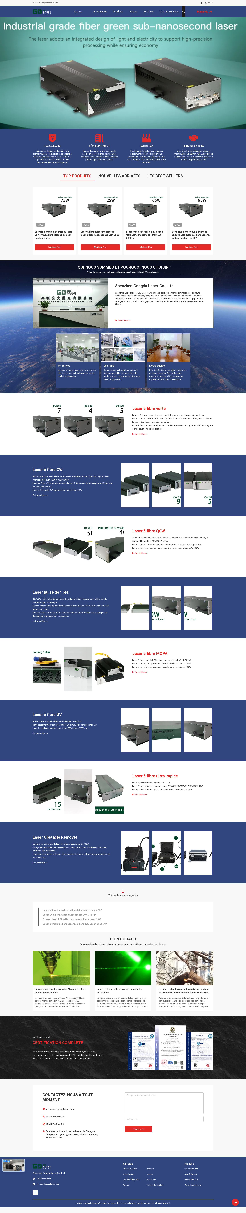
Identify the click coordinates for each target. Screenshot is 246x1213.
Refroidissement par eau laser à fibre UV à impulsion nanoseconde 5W (65, 731)
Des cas (150, 1180)
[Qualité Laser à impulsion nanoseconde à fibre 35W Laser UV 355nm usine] (198, 736)
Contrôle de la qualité (131, 1186)
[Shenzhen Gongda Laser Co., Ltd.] (42, 11)
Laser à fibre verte (149, 414)
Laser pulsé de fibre (51, 598)
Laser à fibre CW (48, 475)
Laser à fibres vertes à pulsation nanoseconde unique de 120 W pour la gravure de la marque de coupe (191, 240)
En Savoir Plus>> (122, 326)
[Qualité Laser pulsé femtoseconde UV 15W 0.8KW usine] (47, 797)
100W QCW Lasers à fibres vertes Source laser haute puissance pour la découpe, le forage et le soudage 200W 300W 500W (145, 241)
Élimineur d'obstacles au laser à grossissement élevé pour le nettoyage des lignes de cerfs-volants (71, 862)
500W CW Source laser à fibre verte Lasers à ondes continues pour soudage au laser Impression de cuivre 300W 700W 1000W (54, 241)
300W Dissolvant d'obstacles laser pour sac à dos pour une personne (80, 920)
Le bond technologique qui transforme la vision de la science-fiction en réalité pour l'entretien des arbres (184, 997)
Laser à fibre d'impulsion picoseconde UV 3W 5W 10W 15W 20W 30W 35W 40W (167, 792)
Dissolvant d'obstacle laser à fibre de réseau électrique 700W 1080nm (80, 929)
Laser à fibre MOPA (149, 659)
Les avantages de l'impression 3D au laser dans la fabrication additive (60, 997)
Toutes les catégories (192, 1191)
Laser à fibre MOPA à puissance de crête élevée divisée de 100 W (161, 673)
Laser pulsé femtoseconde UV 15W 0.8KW (151, 788)
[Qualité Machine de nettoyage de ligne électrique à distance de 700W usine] (135, 859)
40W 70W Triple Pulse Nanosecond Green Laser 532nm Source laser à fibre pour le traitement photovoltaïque (99, 241)
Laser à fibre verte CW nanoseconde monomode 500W (57, 496)
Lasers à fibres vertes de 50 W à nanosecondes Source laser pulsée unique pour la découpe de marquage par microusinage (70, 620)
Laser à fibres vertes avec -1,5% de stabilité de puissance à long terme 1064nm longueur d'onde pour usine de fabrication (172, 433)
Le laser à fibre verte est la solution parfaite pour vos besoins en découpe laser (168, 421)
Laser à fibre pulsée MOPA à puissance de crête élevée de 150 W (161, 666)
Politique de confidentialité (156, 1191)
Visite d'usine (128, 1180)
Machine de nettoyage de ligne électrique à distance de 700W (61, 850)
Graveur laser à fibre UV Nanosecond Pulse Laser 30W (57, 727)
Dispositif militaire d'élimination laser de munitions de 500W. (75, 925)
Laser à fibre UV (47, 720)
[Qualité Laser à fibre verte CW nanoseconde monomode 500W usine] (198, 491)
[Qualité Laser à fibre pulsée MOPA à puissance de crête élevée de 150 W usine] (47, 675)
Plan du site (151, 1186)
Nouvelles (150, 1175)
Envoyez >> (138, 1135)
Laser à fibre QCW (148, 536)
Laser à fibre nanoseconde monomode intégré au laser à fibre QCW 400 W (165, 554)
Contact (126, 1191)
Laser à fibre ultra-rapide (155, 781)
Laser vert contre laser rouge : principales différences (119, 997)
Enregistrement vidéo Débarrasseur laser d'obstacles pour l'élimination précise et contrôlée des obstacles (70, 855)
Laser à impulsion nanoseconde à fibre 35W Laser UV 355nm (60, 734)
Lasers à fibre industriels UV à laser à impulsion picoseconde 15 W (162, 795)
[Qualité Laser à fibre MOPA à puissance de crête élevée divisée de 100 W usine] (109, 675)
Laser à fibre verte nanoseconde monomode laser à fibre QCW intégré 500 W (167, 550)
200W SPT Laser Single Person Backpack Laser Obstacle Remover (78, 916)
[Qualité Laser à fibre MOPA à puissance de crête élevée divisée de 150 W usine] (78, 675)
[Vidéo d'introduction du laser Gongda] (70, 309)
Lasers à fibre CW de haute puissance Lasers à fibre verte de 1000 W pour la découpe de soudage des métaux (72, 491)
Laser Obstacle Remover (55, 843)
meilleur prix (54, 253)
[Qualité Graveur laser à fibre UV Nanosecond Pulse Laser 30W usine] (135, 736)
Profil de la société (130, 1175)
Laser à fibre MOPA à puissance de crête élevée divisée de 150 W (161, 669)
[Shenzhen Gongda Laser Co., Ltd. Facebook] (202, 3)
